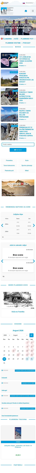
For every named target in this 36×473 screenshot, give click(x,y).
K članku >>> (22, 65)
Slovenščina (29, 3)
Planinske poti (27, 39)
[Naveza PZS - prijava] (5, 3)
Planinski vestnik (13, 43)
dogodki (18, 338)
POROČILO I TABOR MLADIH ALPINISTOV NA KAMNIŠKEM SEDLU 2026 (26, 96)
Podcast (26, 43)
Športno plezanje (27, 165)
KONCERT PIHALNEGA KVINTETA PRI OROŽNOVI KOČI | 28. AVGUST (26, 78)
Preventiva (9, 160)
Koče (16, 39)
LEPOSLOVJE (18, 456)
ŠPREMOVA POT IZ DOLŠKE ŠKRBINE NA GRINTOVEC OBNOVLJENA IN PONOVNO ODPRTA (26, 131)
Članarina (7, 39)
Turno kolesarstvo (9, 165)
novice (18, 47)
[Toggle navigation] (32, 11)
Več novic (19, 150)
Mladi (26, 170)
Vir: (3, 237)
